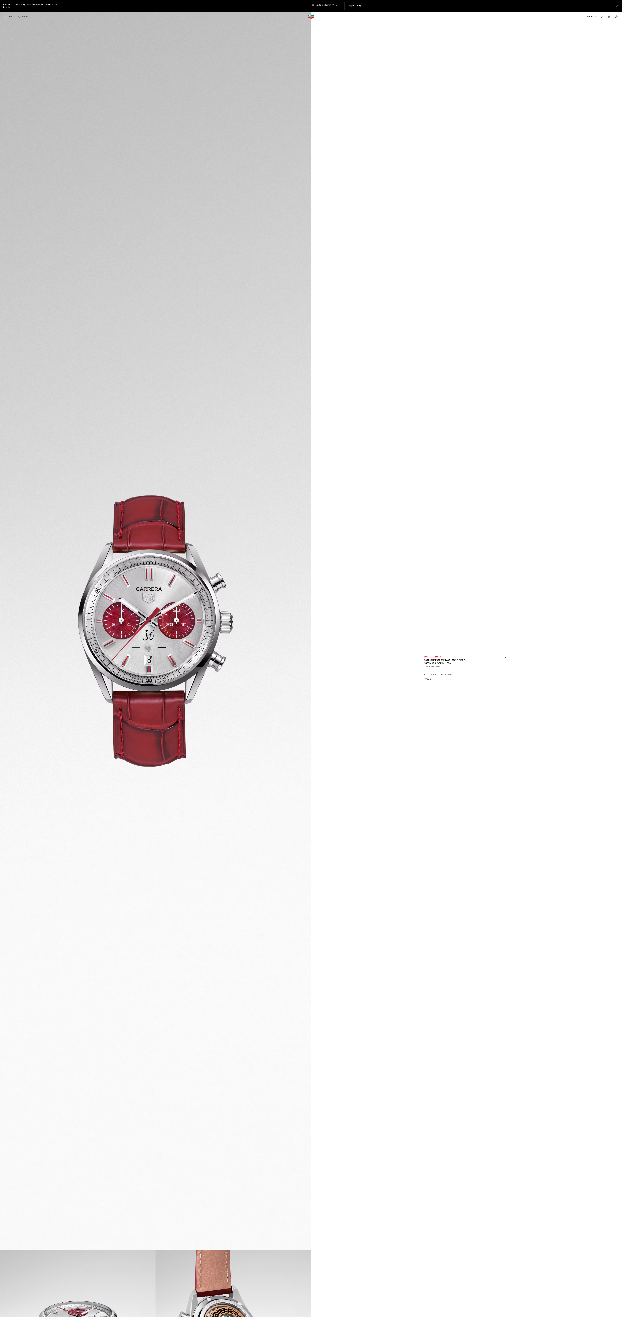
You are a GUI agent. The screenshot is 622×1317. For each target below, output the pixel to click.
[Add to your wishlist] (506, 658)
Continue (358, 6)
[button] (609, 16)
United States (323, 5)
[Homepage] (311, 17)
